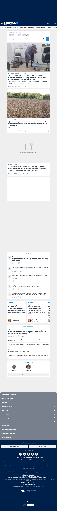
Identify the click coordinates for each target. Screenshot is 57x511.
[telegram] (20, 454)
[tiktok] (36, 454)
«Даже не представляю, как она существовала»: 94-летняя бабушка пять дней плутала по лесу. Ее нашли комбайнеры (27, 123)
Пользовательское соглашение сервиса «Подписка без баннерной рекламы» (28, 486)
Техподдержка (6, 425)
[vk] (24, 454)
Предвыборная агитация (9, 429)
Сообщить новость (7, 398)
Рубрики (4, 402)
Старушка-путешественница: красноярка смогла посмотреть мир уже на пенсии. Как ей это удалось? (27, 167)
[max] (32, 454)
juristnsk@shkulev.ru (43, 467)
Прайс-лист (5, 410)
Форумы (26, 20)
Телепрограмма (33, 20)
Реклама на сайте (6, 406)
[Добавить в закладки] (48, 86)
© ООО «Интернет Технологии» (28, 501)
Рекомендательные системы (28, 484)
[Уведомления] (51, 23)
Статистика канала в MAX (9, 433)
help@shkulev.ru (31, 468)
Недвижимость (5, 20)
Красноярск (11, 32)
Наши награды (5, 418)
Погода (20, 20)
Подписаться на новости (8, 394)
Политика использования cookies (28, 482)
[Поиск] (48, 23)
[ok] (28, 454)
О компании (5, 414)
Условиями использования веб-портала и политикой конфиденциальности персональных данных (28, 477)
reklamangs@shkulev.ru (49, 471)
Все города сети (6, 437)
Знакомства (14, 20)
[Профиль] (55, 23)
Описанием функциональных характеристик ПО (28, 476)
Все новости (19, 32)
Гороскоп (46, 20)
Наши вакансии (6, 422)
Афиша (41, 20)
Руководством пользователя (28, 475)
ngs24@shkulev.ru (35, 466)
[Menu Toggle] (2, 23)
